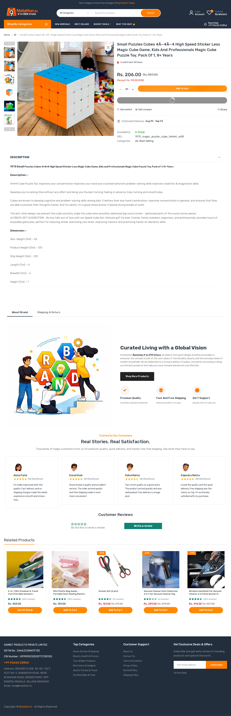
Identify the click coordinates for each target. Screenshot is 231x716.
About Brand (20, 312)
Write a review (143, 525)
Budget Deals (102, 24)
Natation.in (25, 706)
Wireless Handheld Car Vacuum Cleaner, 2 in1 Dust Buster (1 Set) (205, 592)
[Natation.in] (23, 13)
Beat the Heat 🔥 (125, 24)
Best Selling (82, 24)
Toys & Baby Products (84, 661)
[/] (32, 706)
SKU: (119, 136)
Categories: (124, 141)
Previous (20, 89)
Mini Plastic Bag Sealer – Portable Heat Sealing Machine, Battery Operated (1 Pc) (69, 592)
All (15, 35)
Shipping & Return (48, 312)
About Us (128, 651)
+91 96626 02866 (217, 25)
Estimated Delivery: (133, 121)
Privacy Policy (130, 665)
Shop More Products (137, 376)
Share (223, 109)
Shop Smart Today (125, 3)
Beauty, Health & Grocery (86, 656)
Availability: (124, 132)
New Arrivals (62, 24)
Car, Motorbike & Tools (84, 675)
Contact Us (129, 656)
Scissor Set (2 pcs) (108, 591)
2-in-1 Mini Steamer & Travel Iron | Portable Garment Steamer (23, 592)
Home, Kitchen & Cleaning (86, 651)
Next (111, 89)
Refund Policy (130, 670)
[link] (41, 554)
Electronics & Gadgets (84, 665)
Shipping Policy (131, 675)
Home (7, 35)
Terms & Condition (132, 661)
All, (137, 140)
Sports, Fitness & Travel (85, 670)
